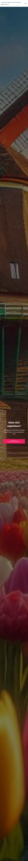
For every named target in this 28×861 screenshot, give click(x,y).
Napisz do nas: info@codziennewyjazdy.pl (14, 441)
